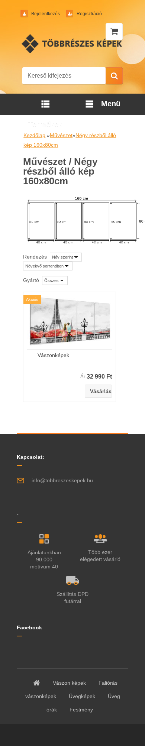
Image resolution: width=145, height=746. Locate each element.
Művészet (61, 135)
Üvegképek (82, 696)
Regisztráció (88, 13)
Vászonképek (53, 355)
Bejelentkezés (45, 13)
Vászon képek (69, 683)
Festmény (81, 710)
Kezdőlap (34, 135)
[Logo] (73, 43)
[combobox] (66, 257)
